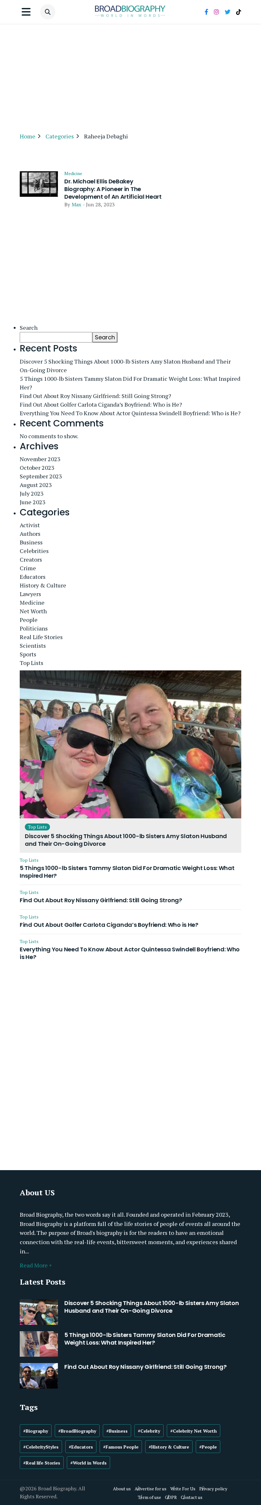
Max (76, 204)
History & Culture (43, 585)
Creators (31, 559)
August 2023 (36, 485)
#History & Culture (169, 1447)
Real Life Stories (41, 637)
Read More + (36, 1265)
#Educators (81, 1447)
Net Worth (33, 611)
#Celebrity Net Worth (193, 1431)
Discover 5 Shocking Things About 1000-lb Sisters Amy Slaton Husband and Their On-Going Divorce (125, 366)
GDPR (171, 1497)
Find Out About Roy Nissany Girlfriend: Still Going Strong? (95, 396)
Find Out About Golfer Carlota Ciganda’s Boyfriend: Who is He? (101, 404)
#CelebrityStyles (41, 1447)
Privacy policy (213, 1489)
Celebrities (34, 551)
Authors (30, 533)
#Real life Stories (41, 1463)
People (29, 619)
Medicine (73, 173)
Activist (30, 525)
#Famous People (120, 1447)
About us (122, 1489)
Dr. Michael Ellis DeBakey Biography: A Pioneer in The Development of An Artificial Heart (113, 189)
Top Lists (31, 663)
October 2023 (37, 467)
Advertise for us (150, 1489)
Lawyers (30, 594)
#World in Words (88, 1463)
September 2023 (41, 476)
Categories (60, 136)
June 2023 (33, 502)
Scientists (33, 645)
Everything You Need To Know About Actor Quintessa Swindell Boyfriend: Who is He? (130, 413)
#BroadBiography (77, 1431)
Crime (28, 568)
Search (29, 327)
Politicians (34, 628)
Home (27, 136)
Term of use (149, 1497)
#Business (117, 1431)
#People (208, 1447)
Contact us (191, 1497)
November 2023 (40, 459)
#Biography (35, 1431)
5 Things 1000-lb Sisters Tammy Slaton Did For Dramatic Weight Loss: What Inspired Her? (130, 383)
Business (31, 542)
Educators (33, 576)
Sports (28, 654)
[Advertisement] (130, 75)
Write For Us (182, 1489)
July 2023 (32, 493)
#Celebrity (149, 1431)
